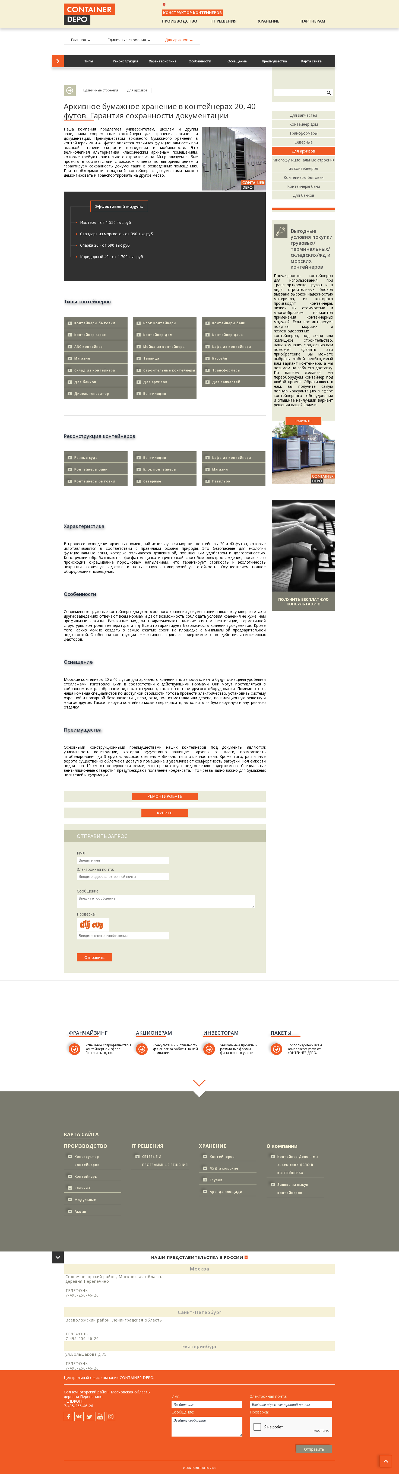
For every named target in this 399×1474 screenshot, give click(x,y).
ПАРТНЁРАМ (312, 21)
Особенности (200, 61)
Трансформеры (226, 370)
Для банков (85, 382)
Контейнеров (222, 1156)
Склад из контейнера (94, 370)
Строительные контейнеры (169, 370)
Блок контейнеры (159, 323)
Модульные (85, 1199)
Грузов (216, 1180)
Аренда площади (226, 1191)
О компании (282, 1146)
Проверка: (86, 914)
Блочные (83, 1188)
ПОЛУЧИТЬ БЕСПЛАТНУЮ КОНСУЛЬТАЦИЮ (303, 601)
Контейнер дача (227, 334)
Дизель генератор (91, 393)
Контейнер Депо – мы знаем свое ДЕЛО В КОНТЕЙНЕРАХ (297, 1164)
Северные (152, 481)
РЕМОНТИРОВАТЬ (164, 796)
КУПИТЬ (165, 812)
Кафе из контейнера (231, 346)
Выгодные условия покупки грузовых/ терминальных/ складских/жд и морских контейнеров (312, 249)
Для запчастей (226, 382)
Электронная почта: (95, 869)
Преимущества (274, 61)
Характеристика (162, 61)
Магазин (82, 358)
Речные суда (86, 457)
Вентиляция (154, 393)
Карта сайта (311, 61)
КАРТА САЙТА (81, 1134)
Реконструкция (125, 61)
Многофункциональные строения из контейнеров (304, 164)
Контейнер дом (158, 334)
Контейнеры (86, 1176)
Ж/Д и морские (224, 1168)
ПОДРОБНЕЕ (303, 421)
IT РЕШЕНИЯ (224, 21)
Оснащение (237, 61)
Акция (80, 1211)
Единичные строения (100, 90)
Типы (88, 61)
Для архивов (137, 90)
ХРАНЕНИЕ (268, 21)
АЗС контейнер (88, 346)
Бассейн (219, 358)
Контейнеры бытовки (94, 323)
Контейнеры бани (229, 323)
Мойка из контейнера (164, 346)
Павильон (221, 481)
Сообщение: (88, 891)
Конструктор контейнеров (192, 12)
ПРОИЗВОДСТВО (179, 21)
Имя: (81, 853)
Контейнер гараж (90, 334)
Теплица (151, 358)
